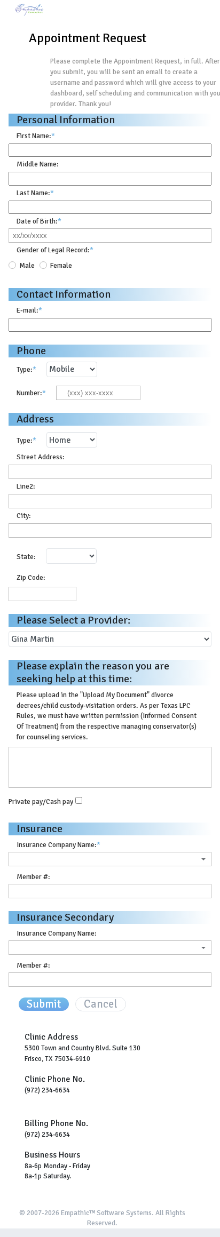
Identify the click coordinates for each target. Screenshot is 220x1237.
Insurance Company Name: (58, 844)
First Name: (36, 135)
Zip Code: (31, 577)
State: (26, 556)
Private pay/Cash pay (41, 801)
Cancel (100, 1004)
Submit (44, 1004)
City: (24, 515)
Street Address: (41, 456)
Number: (31, 392)
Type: (26, 369)
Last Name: (35, 192)
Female (61, 265)
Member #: (33, 876)
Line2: (26, 486)
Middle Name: (38, 164)
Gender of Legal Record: (55, 249)
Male (27, 265)
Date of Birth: (39, 221)
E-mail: (29, 310)
